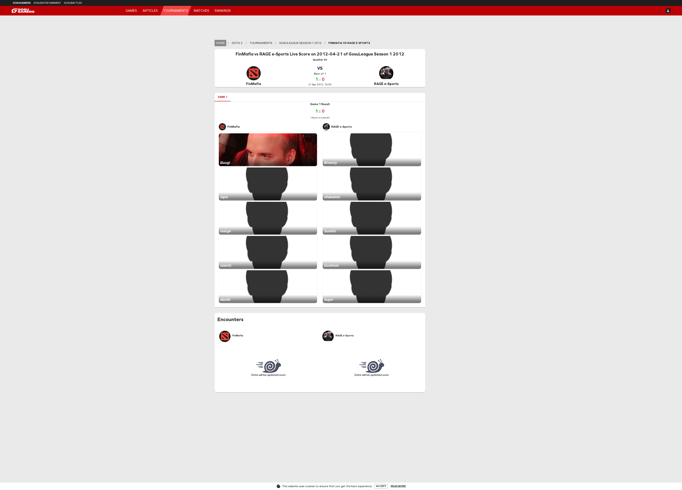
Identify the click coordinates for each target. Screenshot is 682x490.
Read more (398, 486)
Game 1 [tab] (222, 96)
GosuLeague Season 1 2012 (376, 54)
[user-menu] (668, 10)
